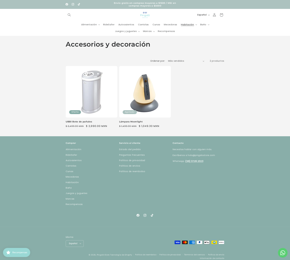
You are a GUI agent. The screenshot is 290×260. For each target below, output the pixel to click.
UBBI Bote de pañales (79, 121)
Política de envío (216, 254)
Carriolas (71, 165)
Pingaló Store (103, 255)
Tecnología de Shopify (121, 255)
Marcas (70, 198)
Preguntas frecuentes (132, 154)
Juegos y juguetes (76, 193)
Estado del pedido (130, 149)
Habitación (72, 182)
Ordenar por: (157, 60)
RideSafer (71, 154)
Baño (69, 187)
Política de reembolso (132, 171)
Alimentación (73, 149)
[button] (69, 14)
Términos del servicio (194, 254)
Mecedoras (72, 176)
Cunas (69, 171)
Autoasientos (74, 160)
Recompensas (74, 204)
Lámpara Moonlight (131, 121)
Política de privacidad (132, 160)
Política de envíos (129, 165)
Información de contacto (212, 258)
